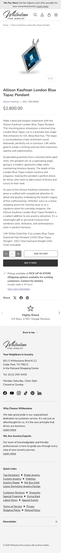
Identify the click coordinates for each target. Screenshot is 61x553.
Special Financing (13, 496)
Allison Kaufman (11, 101)
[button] (49, 14)
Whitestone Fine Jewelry (20, 545)
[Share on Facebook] (21, 298)
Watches (31, 479)
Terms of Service (12, 506)
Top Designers (11, 475)
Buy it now (30, 263)
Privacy (30, 506)
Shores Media (43, 545)
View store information (19, 289)
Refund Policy (32, 510)
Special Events (30, 500)
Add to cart (41, 253)
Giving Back (33, 496)
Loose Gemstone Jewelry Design (21, 486)
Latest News (10, 500)
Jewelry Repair (11, 482)
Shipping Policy (11, 510)
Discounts (34, 492)
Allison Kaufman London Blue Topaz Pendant (30, 25)
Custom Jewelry (12, 479)
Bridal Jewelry (32, 475)
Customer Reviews (14, 492)
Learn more (42, 6)
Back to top (29, 332)
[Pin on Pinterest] (27, 298)
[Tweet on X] (15, 298)
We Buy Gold (31, 482)
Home (5, 25)
